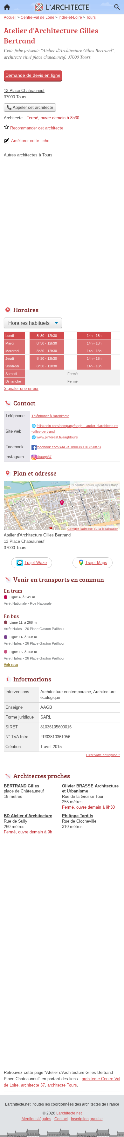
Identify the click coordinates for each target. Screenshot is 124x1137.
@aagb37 (44, 457)
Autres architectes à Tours (28, 155)
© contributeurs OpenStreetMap (95, 485)
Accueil (7, 7)
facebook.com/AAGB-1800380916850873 (69, 447)
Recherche (117, 7)
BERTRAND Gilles (21, 786)
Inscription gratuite (87, 1119)
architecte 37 (33, 1085)
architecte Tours (62, 1085)
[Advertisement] (62, 230)
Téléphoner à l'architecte (50, 416)
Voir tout (11, 665)
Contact (61, 1119)
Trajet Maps (96, 562)
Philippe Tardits (77, 815)
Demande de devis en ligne (32, 75)
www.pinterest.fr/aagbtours (57, 437)
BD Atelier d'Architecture (28, 815)
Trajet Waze (35, 562)
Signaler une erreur (21, 388)
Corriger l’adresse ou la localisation (92, 528)
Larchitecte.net (69, 1113)
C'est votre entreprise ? (103, 755)
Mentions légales (36, 1119)
